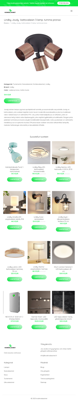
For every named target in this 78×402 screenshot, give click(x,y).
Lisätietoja (12, 101)
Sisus (6, 375)
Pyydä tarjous (64, 3)
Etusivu (6, 23)
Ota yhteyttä (45, 371)
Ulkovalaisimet (9, 382)
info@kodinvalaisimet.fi (49, 356)
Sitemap (43, 382)
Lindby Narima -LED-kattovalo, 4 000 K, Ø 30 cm (63, 169)
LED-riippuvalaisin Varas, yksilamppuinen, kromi (63, 318)
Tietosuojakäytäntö (47, 379)
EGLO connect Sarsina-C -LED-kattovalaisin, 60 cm (63, 269)
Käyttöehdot (45, 375)
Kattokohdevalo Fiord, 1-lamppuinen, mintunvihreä (14, 169)
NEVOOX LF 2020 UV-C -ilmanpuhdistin (14, 318)
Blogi (42, 367)
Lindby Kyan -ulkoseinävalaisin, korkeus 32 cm (63, 219)
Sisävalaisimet (27, 84)
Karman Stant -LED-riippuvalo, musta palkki (39, 318)
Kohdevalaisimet (39, 84)
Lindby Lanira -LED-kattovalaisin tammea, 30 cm (14, 269)
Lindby (48, 84)
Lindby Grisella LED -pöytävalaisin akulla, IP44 (14, 218)
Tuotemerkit (17, 84)
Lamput (6, 367)
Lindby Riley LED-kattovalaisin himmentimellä (39, 169)
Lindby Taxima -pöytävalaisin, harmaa (39, 268)
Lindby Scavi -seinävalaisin (39, 218)
